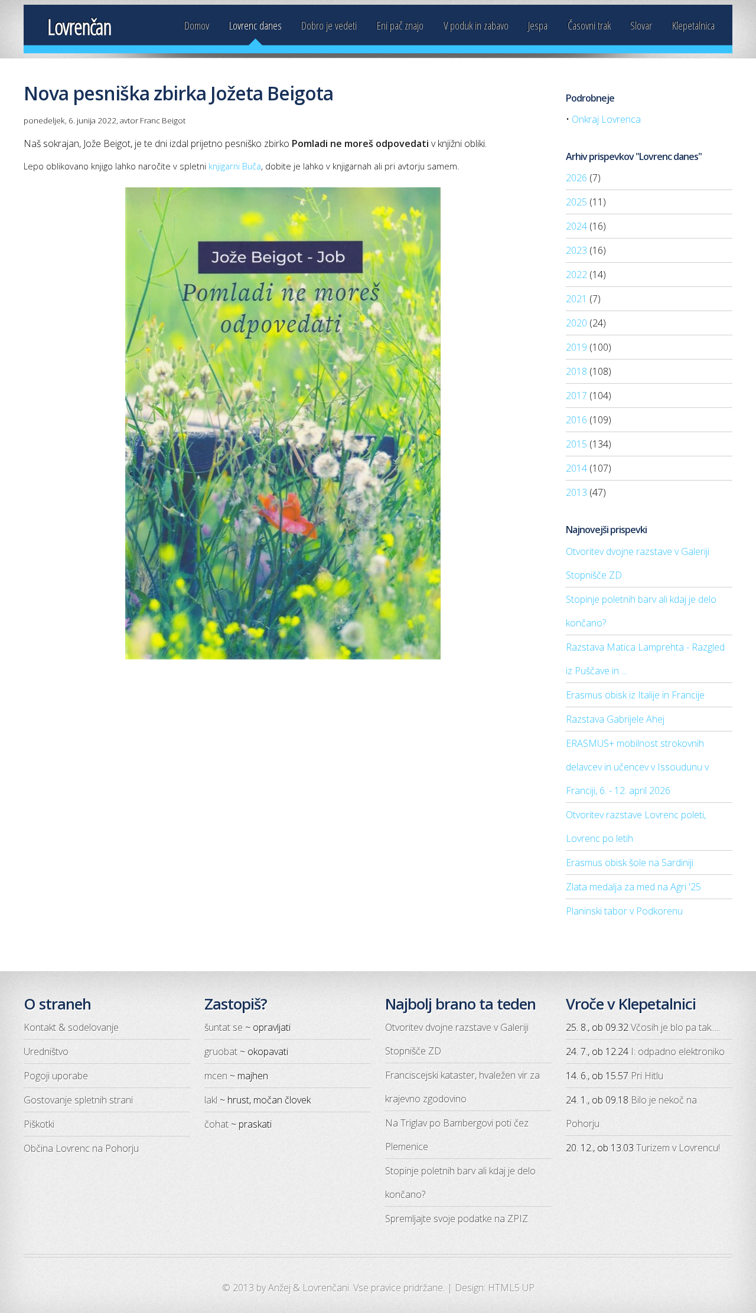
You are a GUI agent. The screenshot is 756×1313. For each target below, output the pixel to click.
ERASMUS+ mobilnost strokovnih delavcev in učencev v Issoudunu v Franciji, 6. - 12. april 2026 (637, 767)
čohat (216, 1124)
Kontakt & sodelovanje (71, 1027)
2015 (576, 443)
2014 (576, 468)
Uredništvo (46, 1051)
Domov (196, 25)
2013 (576, 492)
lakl (210, 1099)
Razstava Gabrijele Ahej (615, 719)
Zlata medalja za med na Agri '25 (633, 886)
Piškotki (39, 1124)
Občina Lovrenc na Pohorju (81, 1148)
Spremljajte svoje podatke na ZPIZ (456, 1218)
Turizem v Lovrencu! (678, 1147)
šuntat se (223, 1027)
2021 (576, 298)
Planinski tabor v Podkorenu (624, 910)
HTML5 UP (511, 1287)
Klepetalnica (693, 25)
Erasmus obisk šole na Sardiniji (629, 862)
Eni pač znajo (400, 25)
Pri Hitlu (647, 1075)
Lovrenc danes (255, 25)
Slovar (641, 25)
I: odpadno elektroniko (678, 1051)
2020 (576, 322)
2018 (576, 371)
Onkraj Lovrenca (606, 119)
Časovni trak (589, 25)
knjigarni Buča (234, 166)
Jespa (538, 25)
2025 (576, 201)
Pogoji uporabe (56, 1075)
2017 (576, 395)
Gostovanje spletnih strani (78, 1099)
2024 (576, 226)
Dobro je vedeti (329, 25)
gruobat (220, 1051)
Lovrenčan (79, 26)
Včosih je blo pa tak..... (675, 1027)
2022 (576, 274)
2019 (576, 347)
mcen (215, 1075)
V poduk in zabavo (476, 25)
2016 (576, 419)
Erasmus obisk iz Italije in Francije (635, 694)
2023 (576, 250)
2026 (576, 177)
